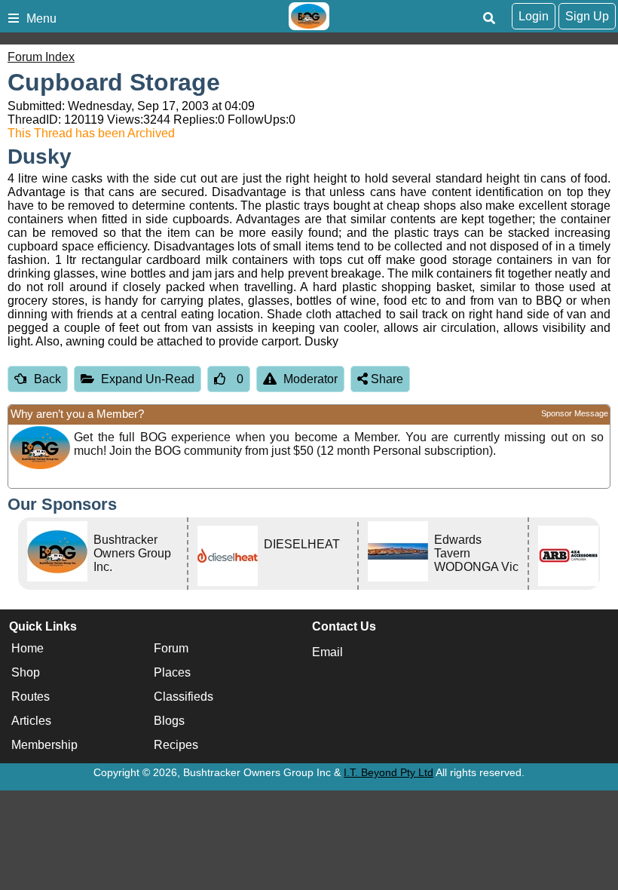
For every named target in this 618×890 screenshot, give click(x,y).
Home (27, 648)
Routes (30, 696)
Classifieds (183, 696)
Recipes (176, 744)
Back (47, 379)
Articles (31, 720)
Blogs (169, 720)
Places (172, 672)
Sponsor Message (574, 413)
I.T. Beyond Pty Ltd (388, 772)
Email (327, 652)
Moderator (310, 379)
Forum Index (41, 57)
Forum (171, 648)
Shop (25, 672)
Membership (44, 744)
